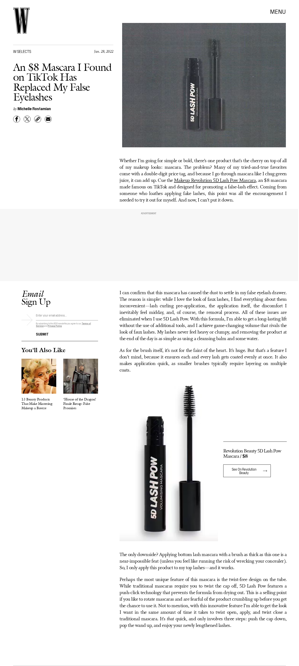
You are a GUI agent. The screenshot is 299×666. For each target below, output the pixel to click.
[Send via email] (48, 119)
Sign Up (35, 297)
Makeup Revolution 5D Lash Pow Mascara (215, 180)
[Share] (16, 119)
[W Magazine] (21, 20)
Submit (42, 334)
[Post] (27, 119)
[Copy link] (37, 119)
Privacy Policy (55, 325)
